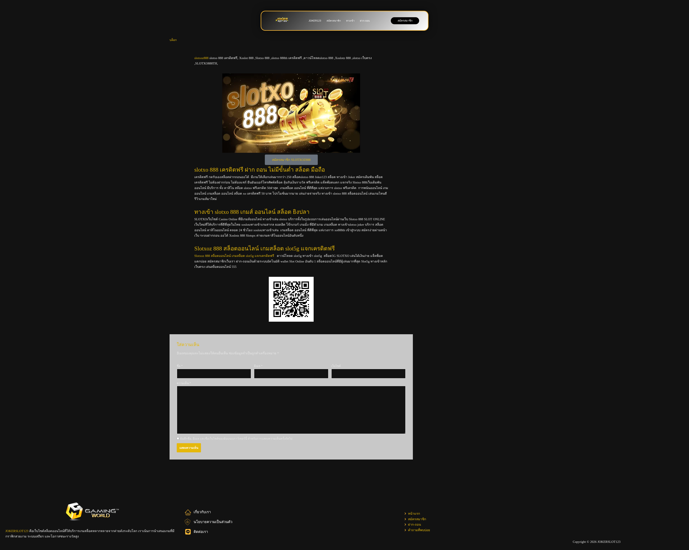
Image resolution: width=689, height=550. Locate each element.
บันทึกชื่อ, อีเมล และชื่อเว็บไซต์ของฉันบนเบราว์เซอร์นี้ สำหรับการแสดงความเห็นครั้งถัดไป (236, 438)
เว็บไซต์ (336, 365)
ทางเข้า (350, 20)
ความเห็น (184, 383)
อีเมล (258, 365)
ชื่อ (180, 365)
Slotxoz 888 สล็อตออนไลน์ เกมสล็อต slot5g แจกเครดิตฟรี (234, 256)
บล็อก (173, 40)
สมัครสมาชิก (334, 20)
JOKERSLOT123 (16, 531)
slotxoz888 (201, 58)
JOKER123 (315, 20)
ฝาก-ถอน (365, 20)
